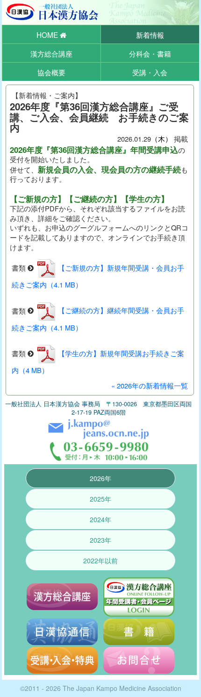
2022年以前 (100, 560)
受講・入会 (149, 72)
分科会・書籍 (150, 53)
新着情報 (150, 34)
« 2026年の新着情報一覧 (149, 385)
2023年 (100, 540)
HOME (48, 34)
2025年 (100, 498)
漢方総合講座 (51, 53)
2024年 (100, 519)
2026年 (100, 478)
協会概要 (51, 72)
